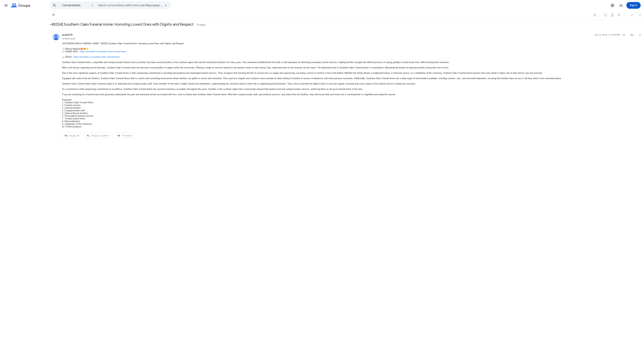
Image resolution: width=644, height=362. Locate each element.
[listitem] (347, 85)
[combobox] (130, 5)
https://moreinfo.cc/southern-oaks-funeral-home (103, 51)
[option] (78, 5)
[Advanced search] (166, 5)
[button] (6, 5)
